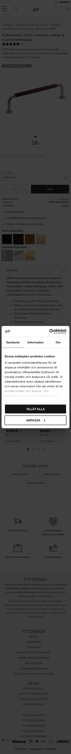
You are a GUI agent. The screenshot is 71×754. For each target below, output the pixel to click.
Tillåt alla (35, 409)
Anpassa (33, 420)
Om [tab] (58, 342)
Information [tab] (35, 342)
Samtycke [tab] (13, 342)
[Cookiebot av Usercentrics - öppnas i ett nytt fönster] (50, 331)
